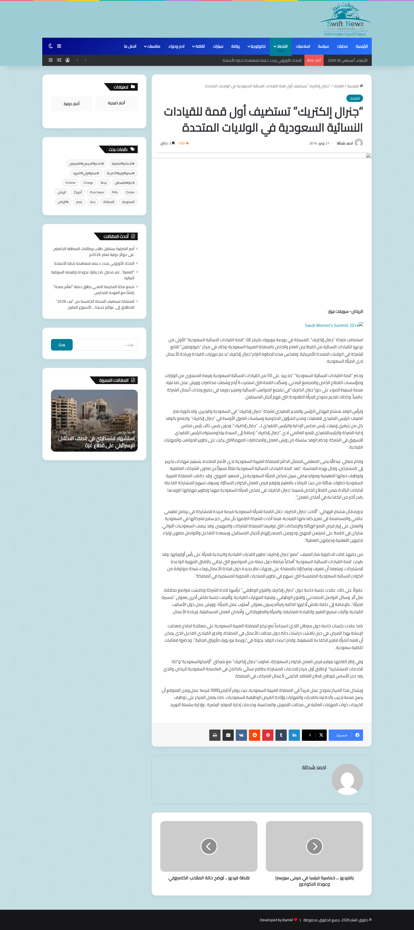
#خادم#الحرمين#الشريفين (86, 163)
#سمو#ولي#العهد (86, 173)
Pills (115, 192)
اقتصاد (282, 46)
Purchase (97, 192)
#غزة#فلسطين (125, 182)
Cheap (88, 182)
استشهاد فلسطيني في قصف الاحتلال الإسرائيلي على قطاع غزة (96, 442)
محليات (342, 46)
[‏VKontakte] (241, 735)
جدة (92, 202)
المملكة (108, 202)
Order (130, 192)
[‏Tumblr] (281, 735)
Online (70, 182)
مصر (79, 202)
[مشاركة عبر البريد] (228, 735)
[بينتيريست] (267, 735)
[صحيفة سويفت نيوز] (345, 19)
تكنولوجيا (258, 46)
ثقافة (200, 46)
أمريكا (78, 192)
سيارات (218, 46)
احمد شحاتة (345, 143)
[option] (94, 421)
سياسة (323, 46)
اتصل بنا (130, 46)
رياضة (235, 46)
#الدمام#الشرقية (123, 163)
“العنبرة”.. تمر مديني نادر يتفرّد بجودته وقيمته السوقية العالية (92, 275)
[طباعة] (215, 735)
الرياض (61, 192)
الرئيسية (362, 46)
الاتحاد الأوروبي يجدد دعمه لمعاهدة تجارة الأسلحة (94, 263)
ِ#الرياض (63, 202)
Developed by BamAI (276, 919)
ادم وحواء (176, 46)
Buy (104, 182)
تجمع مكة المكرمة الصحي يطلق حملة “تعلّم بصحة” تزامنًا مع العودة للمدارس (93, 289)
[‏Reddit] (254, 735)
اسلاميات (303, 46)
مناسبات (153, 46)
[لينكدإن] (294, 735)
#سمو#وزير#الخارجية (121, 173)
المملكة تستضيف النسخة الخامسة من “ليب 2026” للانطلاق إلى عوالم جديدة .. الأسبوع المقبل (95, 304)
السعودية (128, 202)
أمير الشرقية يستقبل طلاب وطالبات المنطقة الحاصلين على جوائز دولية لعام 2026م (93, 251)
